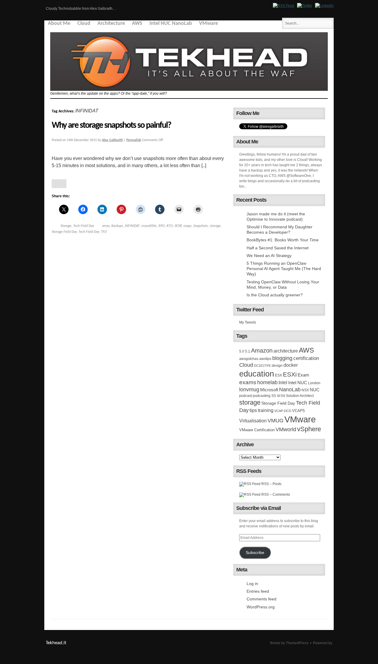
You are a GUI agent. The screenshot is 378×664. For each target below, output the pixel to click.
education (256, 373)
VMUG (276, 421)
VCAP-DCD (282, 411)
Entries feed (258, 591)
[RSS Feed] (283, 5)
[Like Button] (59, 183)
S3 (273, 396)
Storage (66, 226)
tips (253, 410)
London (314, 383)
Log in (252, 583)
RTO (170, 226)
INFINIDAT (132, 226)
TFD (104, 232)
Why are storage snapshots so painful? (111, 125)
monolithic (149, 226)
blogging (282, 358)
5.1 (247, 351)
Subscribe (255, 552)
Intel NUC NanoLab (170, 23)
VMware (208, 23)
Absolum (258, 643)
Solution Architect (300, 396)
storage (215, 226)
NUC (315, 389)
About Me (59, 23)
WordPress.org (261, 607)
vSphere (309, 429)
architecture (285, 350)
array (106, 226)
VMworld (286, 429)
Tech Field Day (83, 226)
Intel (282, 382)
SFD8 (178, 226)
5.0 (241, 351)
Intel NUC (297, 382)
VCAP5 (298, 410)
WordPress (319, 648)
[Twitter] (304, 5)
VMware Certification (257, 430)
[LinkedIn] (324, 5)
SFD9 (281, 396)
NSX (305, 390)
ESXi (290, 374)
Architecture (111, 23)
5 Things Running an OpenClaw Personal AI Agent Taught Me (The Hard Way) (284, 268)
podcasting (262, 396)
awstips (265, 359)
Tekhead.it (56, 642)
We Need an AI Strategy (269, 255)
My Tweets (247, 322)
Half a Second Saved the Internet (278, 247)
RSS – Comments (275, 494)
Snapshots (200, 226)
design (277, 365)
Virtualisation (253, 420)
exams (247, 382)
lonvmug (249, 389)
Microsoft (269, 389)
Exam (303, 374)
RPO (162, 226)
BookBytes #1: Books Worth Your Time (283, 240)
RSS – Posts (270, 484)
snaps (187, 226)
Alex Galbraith (112, 140)
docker (291, 365)
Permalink (133, 140)
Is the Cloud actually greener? (275, 295)
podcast (245, 396)
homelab (267, 382)
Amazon (262, 350)
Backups (117, 226)
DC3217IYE (262, 365)
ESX (278, 375)
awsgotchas (248, 359)
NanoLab (290, 389)
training (265, 410)
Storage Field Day (64, 232)
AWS (137, 23)
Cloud (83, 23)
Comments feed (261, 599)
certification (306, 358)
